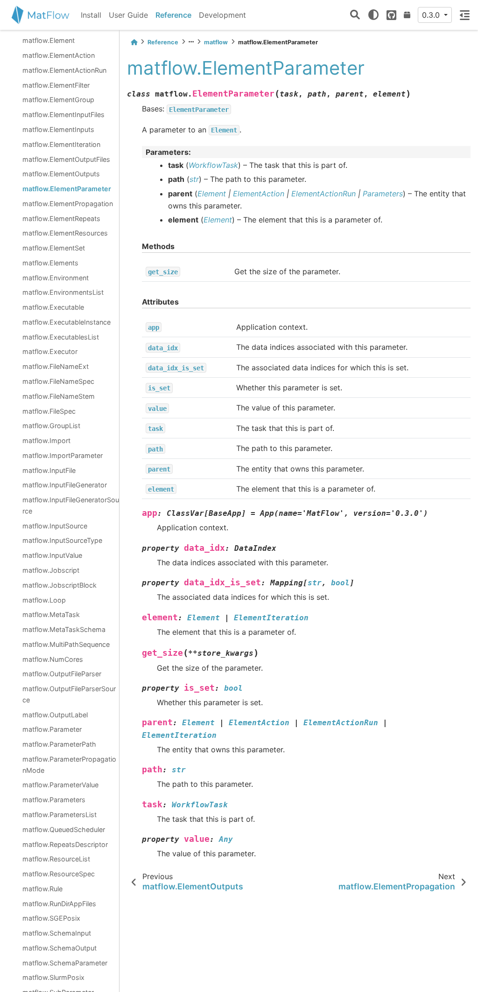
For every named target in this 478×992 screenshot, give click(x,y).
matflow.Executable (53, 307)
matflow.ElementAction (58, 55)
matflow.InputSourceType (62, 540)
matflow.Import (46, 440)
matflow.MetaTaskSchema (63, 629)
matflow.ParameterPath (59, 744)
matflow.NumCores (52, 659)
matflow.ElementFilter (56, 85)
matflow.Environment (55, 278)
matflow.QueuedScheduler (63, 829)
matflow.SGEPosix (51, 918)
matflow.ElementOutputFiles (66, 159)
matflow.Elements (50, 263)
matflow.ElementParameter (66, 189)
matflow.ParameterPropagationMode (69, 764)
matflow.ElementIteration (61, 144)
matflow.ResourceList (56, 859)
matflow (216, 42)
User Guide (128, 15)
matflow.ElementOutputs (61, 174)
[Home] (134, 42)
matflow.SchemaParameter (64, 963)
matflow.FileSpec (49, 411)
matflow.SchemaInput (56, 933)
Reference (173, 15)
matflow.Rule (42, 889)
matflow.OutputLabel (55, 715)
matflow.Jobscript (50, 570)
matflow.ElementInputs (58, 129)
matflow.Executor (49, 351)
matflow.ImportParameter (62, 455)
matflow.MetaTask (51, 614)
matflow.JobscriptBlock (59, 585)
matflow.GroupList (51, 426)
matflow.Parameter (52, 729)
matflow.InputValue (52, 555)
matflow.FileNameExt (55, 366)
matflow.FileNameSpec (58, 381)
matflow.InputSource (54, 526)
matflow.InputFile (49, 470)
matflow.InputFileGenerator (64, 485)
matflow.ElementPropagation (67, 204)
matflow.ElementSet (53, 248)
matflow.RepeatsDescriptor (65, 844)
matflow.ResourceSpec (58, 874)
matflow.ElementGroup (58, 100)
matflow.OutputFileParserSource (69, 694)
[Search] (355, 15)
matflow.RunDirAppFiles (59, 904)
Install (91, 15)
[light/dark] (373, 15)
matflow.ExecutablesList (60, 337)
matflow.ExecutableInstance (66, 322)
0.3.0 (432, 15)
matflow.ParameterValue (60, 785)
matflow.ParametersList (59, 815)
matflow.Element (48, 40)
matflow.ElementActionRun (64, 70)
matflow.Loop (44, 600)
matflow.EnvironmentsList (63, 292)
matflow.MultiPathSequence (66, 644)
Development (222, 15)
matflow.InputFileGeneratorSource (70, 505)
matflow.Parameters (53, 800)
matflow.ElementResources (65, 233)
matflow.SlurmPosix (53, 977)
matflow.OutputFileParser (61, 674)
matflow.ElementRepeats (61, 218)
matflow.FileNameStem (58, 396)
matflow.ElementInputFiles (63, 114)
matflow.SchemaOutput (59, 948)
